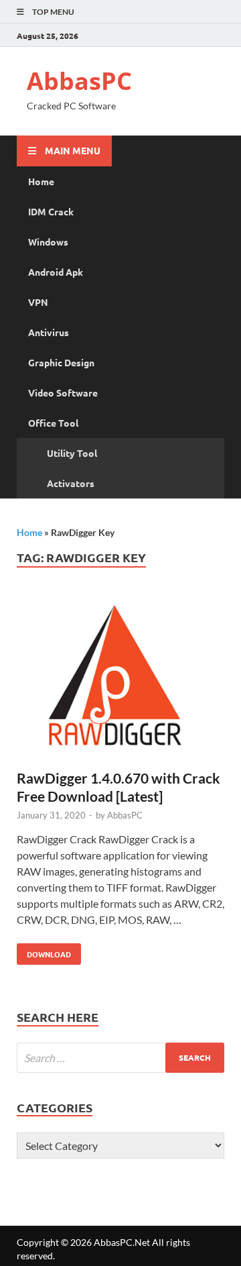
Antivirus (48, 332)
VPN (38, 302)
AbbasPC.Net (122, 1242)
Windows (48, 241)
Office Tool (53, 423)
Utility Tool (72, 453)
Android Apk (55, 272)
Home (41, 181)
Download (44, 951)
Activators (70, 483)
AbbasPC (79, 80)
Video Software (63, 392)
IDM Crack (51, 211)
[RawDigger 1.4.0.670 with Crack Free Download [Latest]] (120, 681)
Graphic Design (61, 362)
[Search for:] (120, 1058)
